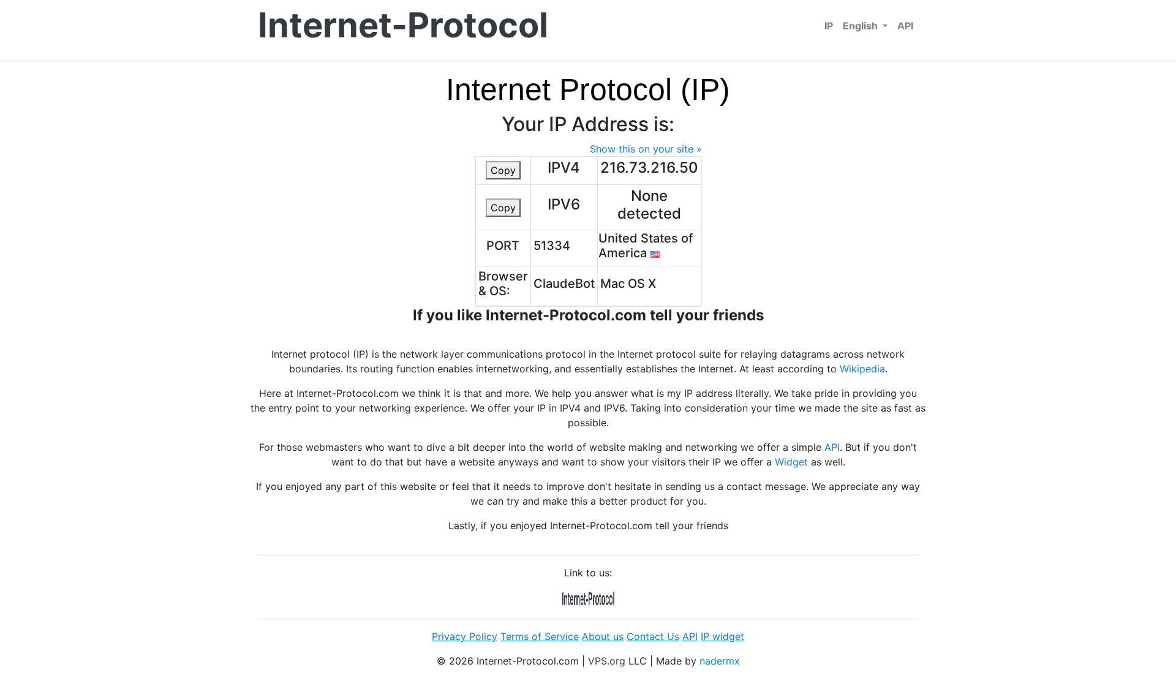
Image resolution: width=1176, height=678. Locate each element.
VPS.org (606, 661)
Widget (791, 462)
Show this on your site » (646, 149)
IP (828, 26)
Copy (503, 170)
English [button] (861, 26)
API (905, 26)
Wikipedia (862, 369)
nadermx (719, 661)
